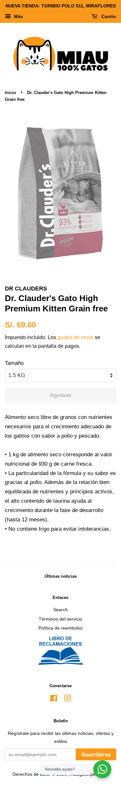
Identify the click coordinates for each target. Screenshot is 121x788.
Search (60, 609)
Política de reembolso (60, 628)
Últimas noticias (61, 576)
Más (18, 16)
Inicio (10, 92)
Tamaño (14, 363)
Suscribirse (96, 755)
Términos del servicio (60, 619)
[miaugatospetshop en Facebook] (53, 699)
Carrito (108, 16)
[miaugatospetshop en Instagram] (67, 699)
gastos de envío (75, 337)
